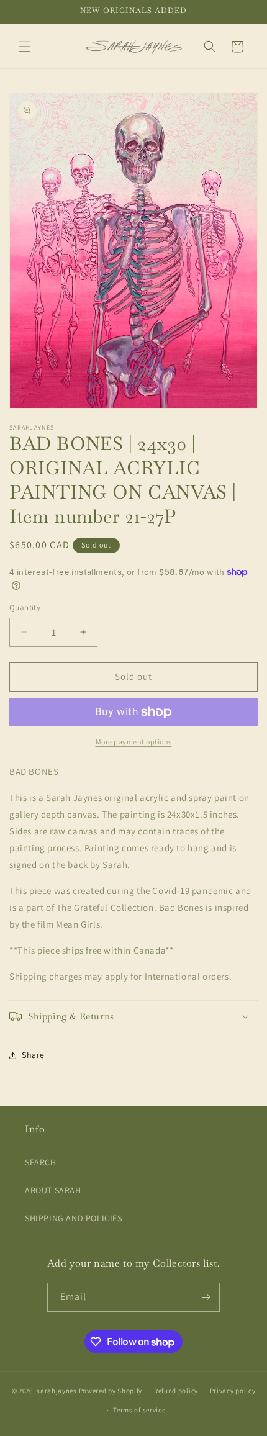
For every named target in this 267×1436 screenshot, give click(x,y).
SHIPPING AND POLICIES (73, 1218)
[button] (24, 46)
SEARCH (41, 1162)
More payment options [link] (134, 741)
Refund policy (176, 1390)
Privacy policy (233, 1390)
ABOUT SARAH (53, 1190)
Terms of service (139, 1410)
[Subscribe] (205, 1297)
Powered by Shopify (111, 1390)
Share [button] (33, 1054)
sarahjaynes (57, 1390)
